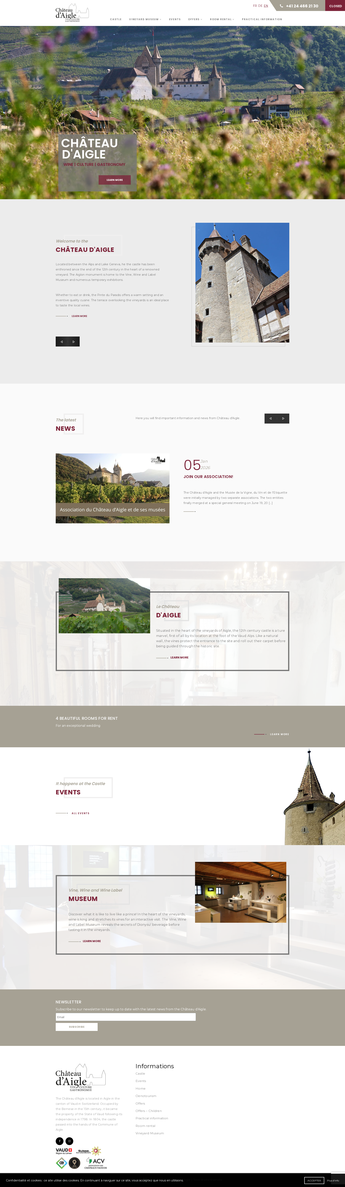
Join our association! (208, 476)
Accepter (314, 1180)
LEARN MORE (79, 280)
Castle (116, 19)
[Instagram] (69, 1141)
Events (175, 19)
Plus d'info (333, 1180)
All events (81, 813)
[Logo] (81, 1077)
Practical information (262, 19)
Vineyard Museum (144, 19)
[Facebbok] (59, 1141)
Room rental (221, 19)
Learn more (115, 180)
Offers (194, 19)
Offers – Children (149, 1111)
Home (141, 1088)
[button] (62, 341)
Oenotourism (146, 1096)
